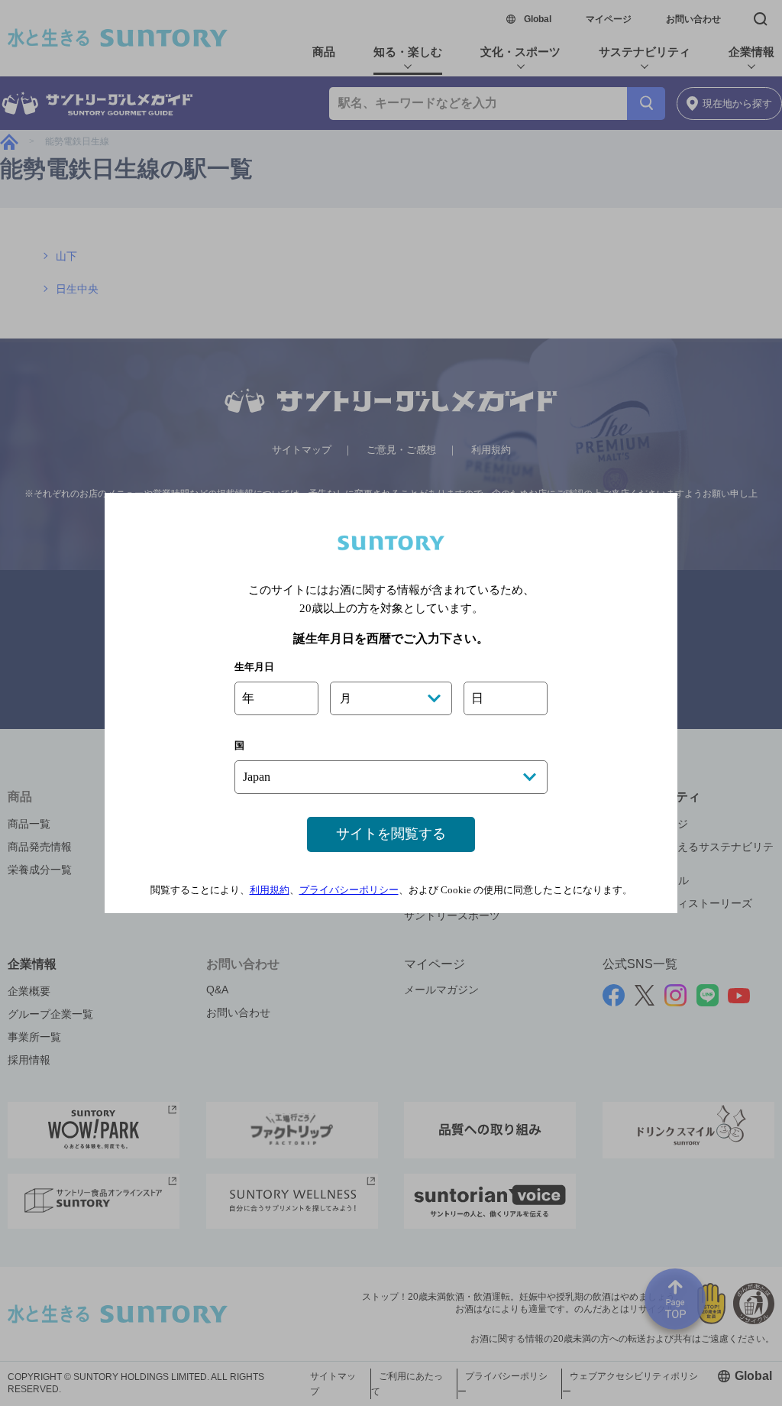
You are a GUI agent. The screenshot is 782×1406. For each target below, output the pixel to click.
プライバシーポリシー (349, 890)
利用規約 (269, 890)
